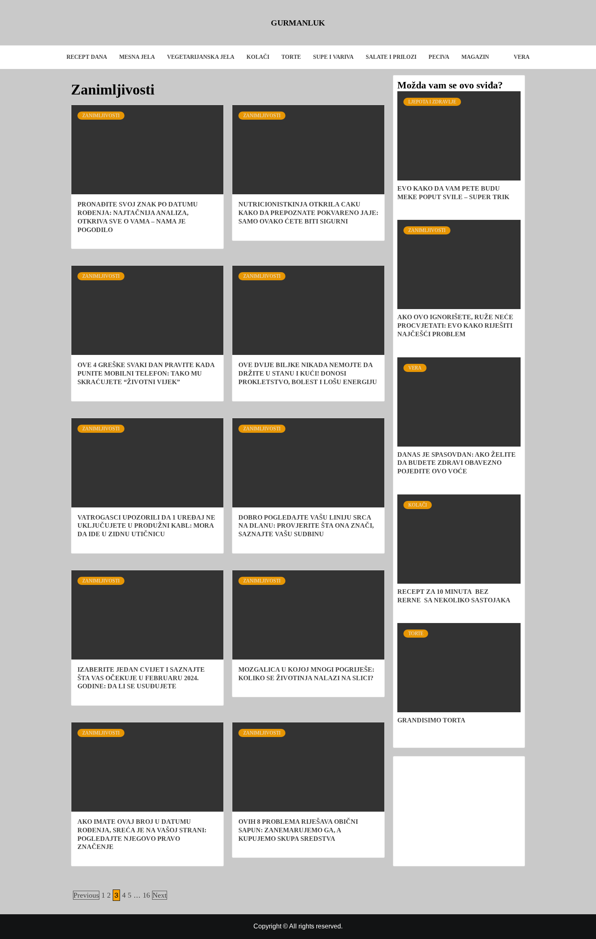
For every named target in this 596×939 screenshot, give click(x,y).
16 (146, 895)
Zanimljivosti (101, 115)
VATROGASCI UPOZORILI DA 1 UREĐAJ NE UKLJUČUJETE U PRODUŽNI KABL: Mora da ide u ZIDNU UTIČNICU (146, 526)
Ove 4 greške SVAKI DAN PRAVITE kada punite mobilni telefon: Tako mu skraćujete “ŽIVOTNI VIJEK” (145, 373)
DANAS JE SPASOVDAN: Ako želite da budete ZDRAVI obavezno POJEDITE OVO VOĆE (456, 463)
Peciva (439, 57)
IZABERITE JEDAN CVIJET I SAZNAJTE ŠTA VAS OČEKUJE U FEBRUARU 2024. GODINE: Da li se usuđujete (141, 678)
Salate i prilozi (391, 57)
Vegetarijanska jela (200, 57)
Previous (86, 895)
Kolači (258, 57)
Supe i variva (333, 57)
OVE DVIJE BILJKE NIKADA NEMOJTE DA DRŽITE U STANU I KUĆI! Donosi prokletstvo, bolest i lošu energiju (307, 373)
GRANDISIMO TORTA (431, 720)
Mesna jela (137, 57)
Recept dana (86, 57)
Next (159, 895)
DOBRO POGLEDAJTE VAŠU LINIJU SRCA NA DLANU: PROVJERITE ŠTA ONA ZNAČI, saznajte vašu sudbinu (306, 526)
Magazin (475, 57)
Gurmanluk (298, 22)
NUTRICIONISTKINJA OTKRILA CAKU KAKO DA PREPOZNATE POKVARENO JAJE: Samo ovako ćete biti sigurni (308, 213)
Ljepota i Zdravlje (432, 102)
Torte (291, 57)
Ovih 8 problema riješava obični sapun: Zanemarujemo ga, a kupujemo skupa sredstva (298, 830)
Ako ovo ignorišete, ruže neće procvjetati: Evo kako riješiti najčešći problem (455, 325)
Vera (522, 57)
